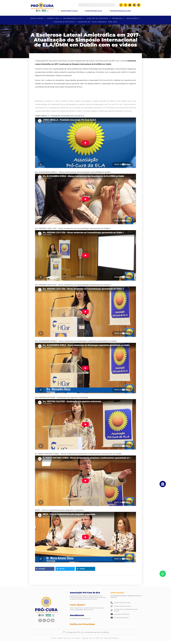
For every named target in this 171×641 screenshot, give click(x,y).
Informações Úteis (73, 18)
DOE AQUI (113, 22)
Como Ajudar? (77, 605)
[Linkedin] (134, 5)
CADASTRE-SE (84, 22)
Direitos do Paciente (97, 18)
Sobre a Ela (53, 18)
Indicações (132, 18)
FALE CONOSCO (99, 22)
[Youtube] (130, 5)
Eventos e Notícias (64, 22)
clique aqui (79, 609)
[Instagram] (125, 5)
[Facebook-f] (121, 5)
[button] (44, 569)
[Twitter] (139, 5)
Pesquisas (117, 18)
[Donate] (163, 484)
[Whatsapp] (163, 574)
